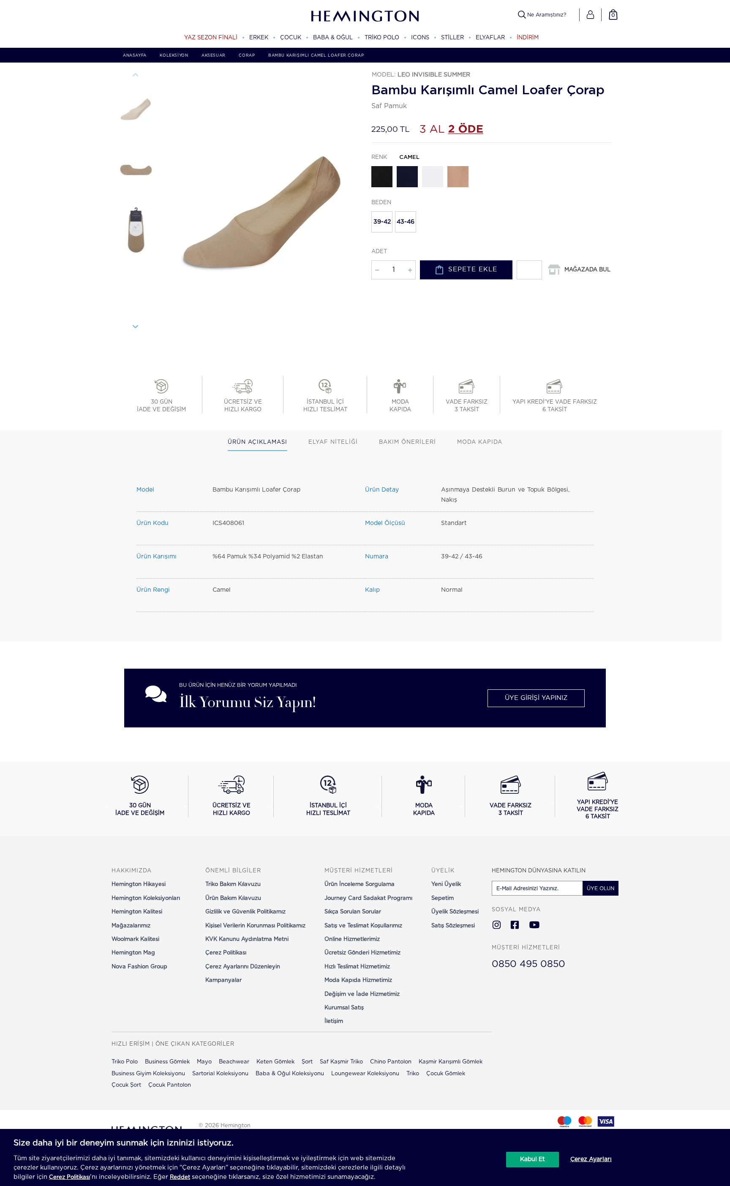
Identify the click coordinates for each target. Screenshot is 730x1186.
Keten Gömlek (275, 1062)
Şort (307, 1062)
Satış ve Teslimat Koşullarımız (363, 926)
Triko (412, 1074)
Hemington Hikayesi (139, 884)
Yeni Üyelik (446, 884)
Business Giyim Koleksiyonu (148, 1074)
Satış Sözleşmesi (453, 926)
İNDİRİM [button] (528, 38)
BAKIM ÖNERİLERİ (407, 442)
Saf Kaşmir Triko (341, 1062)
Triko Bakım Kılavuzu (233, 884)
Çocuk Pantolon (169, 1085)
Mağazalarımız (131, 926)
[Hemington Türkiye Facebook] (515, 926)
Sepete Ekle (472, 269)
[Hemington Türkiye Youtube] (534, 926)
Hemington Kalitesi (137, 912)
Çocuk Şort (126, 1085)
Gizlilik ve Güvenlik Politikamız (245, 912)
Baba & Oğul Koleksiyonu (290, 1074)
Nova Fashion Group (139, 967)
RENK (395, 157)
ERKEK (258, 38)
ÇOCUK (290, 38)
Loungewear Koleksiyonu (365, 1074)
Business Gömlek (167, 1062)
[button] (590, 14)
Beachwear (234, 1062)
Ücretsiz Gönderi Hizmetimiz (362, 953)
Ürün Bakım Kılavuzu (233, 898)
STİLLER (452, 38)
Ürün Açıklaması (257, 442)
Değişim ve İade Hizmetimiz (362, 994)
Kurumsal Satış (344, 1008)
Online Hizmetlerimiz (352, 939)
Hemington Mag (133, 953)
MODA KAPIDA (479, 442)
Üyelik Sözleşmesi (455, 912)
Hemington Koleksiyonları (146, 898)
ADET (379, 251)
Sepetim (442, 898)
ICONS (420, 38)
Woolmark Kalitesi (135, 939)
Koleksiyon (174, 55)
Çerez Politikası (225, 953)
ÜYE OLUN (600, 888)
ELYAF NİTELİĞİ (333, 442)
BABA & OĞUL (333, 38)
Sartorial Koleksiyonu (220, 1074)
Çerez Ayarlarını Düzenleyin (242, 967)
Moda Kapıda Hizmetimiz (358, 980)
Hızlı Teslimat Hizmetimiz (357, 967)
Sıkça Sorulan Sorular (352, 912)
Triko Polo (125, 1062)
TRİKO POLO (382, 38)
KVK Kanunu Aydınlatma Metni (247, 939)
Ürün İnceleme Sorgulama (359, 884)
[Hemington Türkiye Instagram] (496, 926)
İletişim (333, 1021)
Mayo (204, 1062)
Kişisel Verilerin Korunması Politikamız (255, 926)
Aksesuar (214, 55)
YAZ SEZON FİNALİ (210, 38)
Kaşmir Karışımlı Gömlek (450, 1062)
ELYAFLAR (490, 38)
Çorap (247, 55)
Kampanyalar (223, 980)
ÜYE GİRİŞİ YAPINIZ (536, 698)
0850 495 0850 (528, 964)
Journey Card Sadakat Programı (368, 898)
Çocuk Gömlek (445, 1074)
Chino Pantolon (390, 1062)
